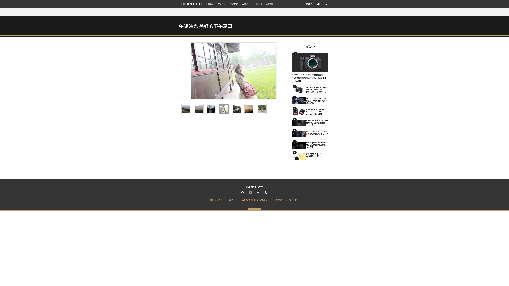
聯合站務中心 (292, 200)
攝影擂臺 (270, 4)
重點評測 (246, 4)
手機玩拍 (258, 4)
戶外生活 (222, 4)
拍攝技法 (210, 4)
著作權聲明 (247, 200)
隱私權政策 (262, 200)
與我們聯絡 (276, 200)
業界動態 (234, 4)
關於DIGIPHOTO (217, 200)
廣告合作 (233, 200)
